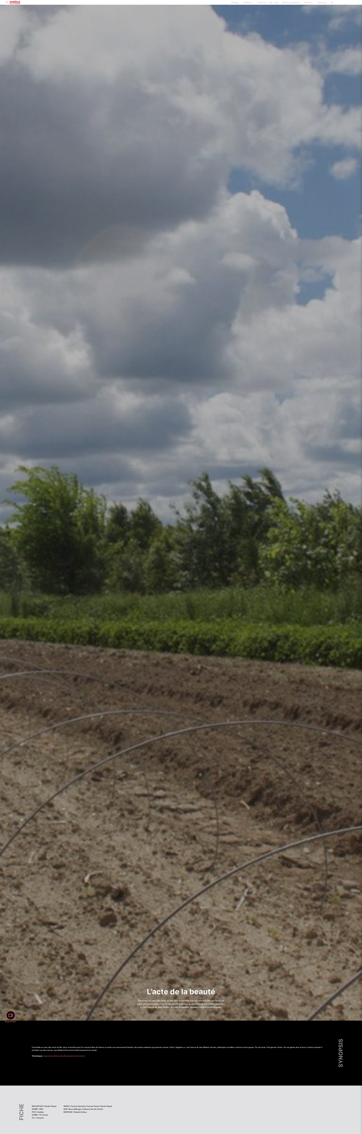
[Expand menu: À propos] (325, 2)
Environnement (79, 1056)
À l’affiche (246, 2)
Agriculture (48, 1056)
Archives (307, 2)
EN (332, 2)
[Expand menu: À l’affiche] (251, 2)
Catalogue (235, 2)
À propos (320, 2)
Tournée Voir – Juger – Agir (267, 2)
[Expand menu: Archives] (311, 2)
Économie (68, 1056)
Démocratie (58, 1056)
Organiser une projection (291, 2)
